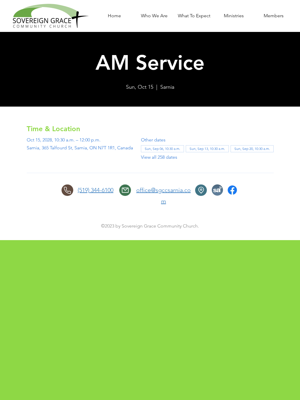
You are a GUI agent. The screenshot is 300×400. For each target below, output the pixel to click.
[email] (125, 190)
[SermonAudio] (217, 190)
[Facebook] (232, 190)
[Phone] (67, 190)
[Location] (201, 190)
